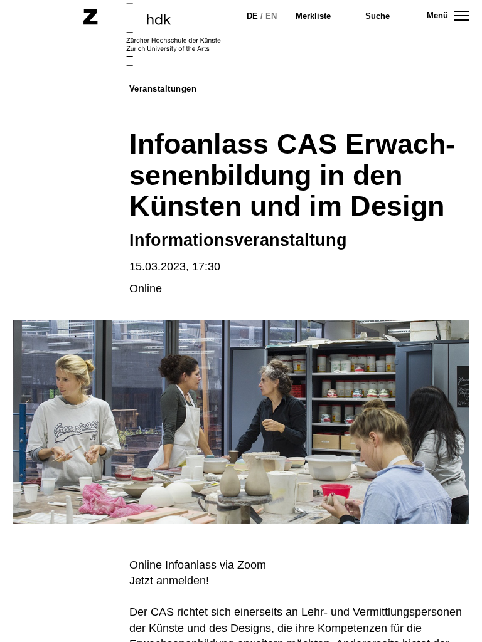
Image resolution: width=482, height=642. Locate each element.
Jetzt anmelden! (169, 580)
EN (271, 16)
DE (252, 16)
